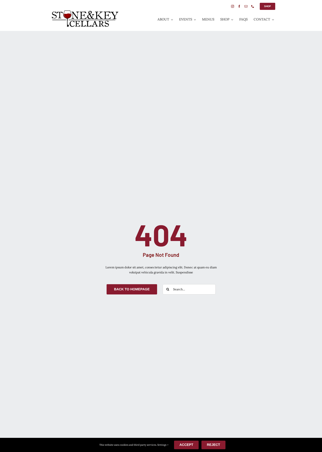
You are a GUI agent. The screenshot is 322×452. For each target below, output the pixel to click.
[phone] (252, 6)
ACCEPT (186, 445)
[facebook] (239, 6)
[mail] (245, 6)
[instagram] (232, 6)
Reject (213, 445)
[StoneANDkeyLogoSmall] (85, 11)
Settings (162, 444)
